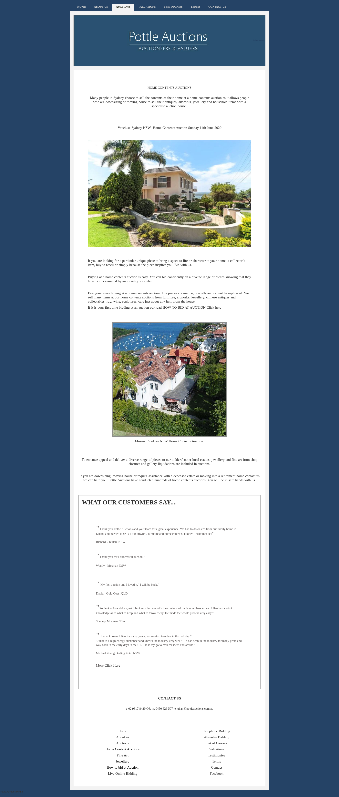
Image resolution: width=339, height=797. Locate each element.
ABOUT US (101, 6)
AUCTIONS (123, 6)
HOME (81, 6)
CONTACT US (217, 6)
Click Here (112, 665)
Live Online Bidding (122, 773)
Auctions (122, 743)
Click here (214, 307)
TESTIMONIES (173, 6)
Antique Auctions (258, 40)
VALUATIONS (147, 6)
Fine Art (122, 755)
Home (122, 731)
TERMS (195, 6)
